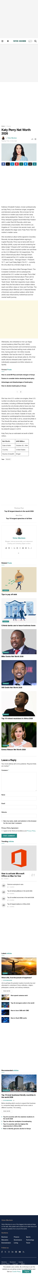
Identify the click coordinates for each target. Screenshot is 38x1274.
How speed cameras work (19, 995)
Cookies (21, 1262)
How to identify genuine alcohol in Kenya (17, 1129)
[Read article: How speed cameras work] (5, 997)
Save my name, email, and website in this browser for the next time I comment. (19, 822)
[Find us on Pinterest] (16, 1252)
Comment (5, 770)
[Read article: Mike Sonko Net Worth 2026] (19, 641)
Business (6, 1090)
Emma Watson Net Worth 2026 (13, 749)
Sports (28, 1237)
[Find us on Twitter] (5, 1252)
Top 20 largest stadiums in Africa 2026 (18, 904)
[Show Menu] (2, 41)
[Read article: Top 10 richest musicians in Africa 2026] (19, 703)
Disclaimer (13, 1262)
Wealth (8, 459)
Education (4, 1240)
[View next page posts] (20, 391)
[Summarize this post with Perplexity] (35, 164)
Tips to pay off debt (9, 594)
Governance (18, 1240)
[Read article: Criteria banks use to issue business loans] (19, 610)
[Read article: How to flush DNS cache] (5, 1020)
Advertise (4, 1262)
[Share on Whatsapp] (21, 164)
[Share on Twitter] (8, 164)
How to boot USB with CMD (20, 1010)
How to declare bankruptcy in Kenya (13, 386)
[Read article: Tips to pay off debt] (19, 579)
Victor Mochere (12, 138)
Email (3, 803)
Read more (7, 990)
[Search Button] (35, 41)
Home (3, 126)
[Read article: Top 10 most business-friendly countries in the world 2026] (19, 1083)
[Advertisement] (19, 19)
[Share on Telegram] (26, 164)
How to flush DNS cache (19, 1018)
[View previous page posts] (17, 391)
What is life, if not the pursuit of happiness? (16, 977)
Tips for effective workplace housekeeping (17, 1121)
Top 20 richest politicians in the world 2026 (19, 891)
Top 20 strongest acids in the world (22, 1003)
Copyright (15, 1264)
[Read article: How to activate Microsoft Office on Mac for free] (19, 858)
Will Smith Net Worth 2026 (11, 687)
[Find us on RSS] (23, 1252)
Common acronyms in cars (15, 884)
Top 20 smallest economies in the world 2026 (20, 897)
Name (3, 795)
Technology (30, 1240)
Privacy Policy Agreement (9, 828)
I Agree (26, 1271)
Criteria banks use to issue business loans (18, 625)
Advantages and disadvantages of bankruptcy (17, 382)
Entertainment (6, 1243)
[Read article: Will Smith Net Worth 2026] (19, 672)
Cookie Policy (16, 1271)
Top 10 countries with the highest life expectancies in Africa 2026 (15, 1125)
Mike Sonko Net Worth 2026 (12, 656)
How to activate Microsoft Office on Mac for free (12, 874)
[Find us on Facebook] (2, 1252)
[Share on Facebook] (3, 164)
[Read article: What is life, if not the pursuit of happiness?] (19, 966)
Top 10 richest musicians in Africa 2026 (17, 718)
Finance (9, 126)
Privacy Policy (31, 831)
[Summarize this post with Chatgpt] (30, 164)
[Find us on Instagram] (9, 1252)
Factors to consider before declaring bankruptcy (17, 378)
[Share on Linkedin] (12, 164)
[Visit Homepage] (19, 41)
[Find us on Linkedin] (12, 1252)
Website (4, 812)
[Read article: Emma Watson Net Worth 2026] (19, 734)
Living (5, 973)
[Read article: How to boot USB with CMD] (5, 1012)
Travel (28, 1243)
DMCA (23, 1264)
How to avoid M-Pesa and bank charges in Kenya (18, 375)
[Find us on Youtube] (20, 1252)
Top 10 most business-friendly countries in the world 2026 (18, 1096)
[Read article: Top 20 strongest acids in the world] (5, 1005)
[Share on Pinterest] (17, 164)
